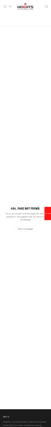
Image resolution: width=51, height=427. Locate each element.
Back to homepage (25, 229)
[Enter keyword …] (10, 6)
